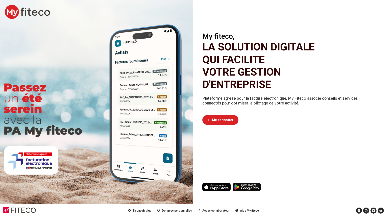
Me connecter (220, 120)
